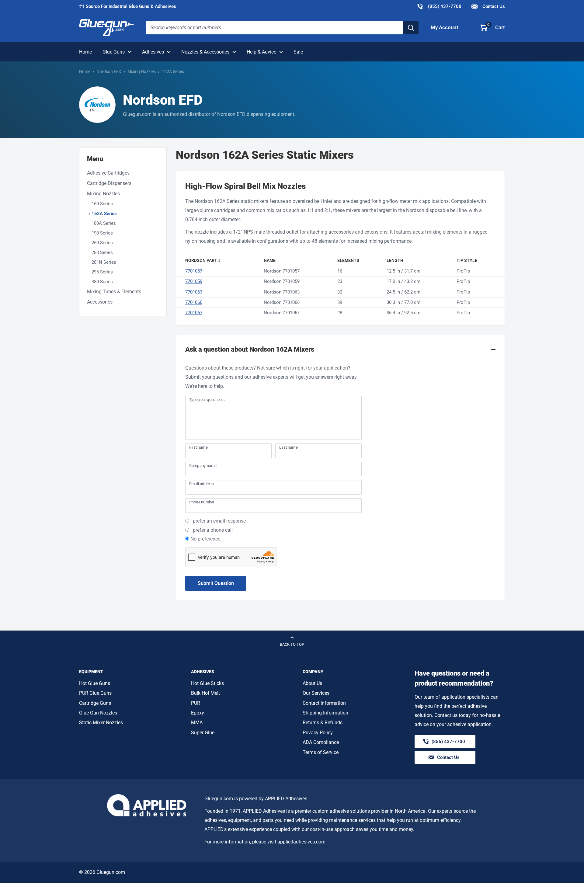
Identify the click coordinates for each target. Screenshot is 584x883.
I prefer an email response (218, 521)
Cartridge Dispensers (109, 183)
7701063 (193, 292)
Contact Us (493, 6)
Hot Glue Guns (94, 683)
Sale (298, 52)
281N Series (104, 262)
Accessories (100, 302)
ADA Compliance (321, 742)
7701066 (193, 302)
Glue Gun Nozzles (98, 713)
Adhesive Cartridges (108, 173)
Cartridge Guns (95, 703)
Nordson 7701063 (282, 292)
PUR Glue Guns (95, 693)
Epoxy (197, 713)
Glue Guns (114, 52)
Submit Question (216, 583)
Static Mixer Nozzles (101, 722)
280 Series (102, 252)
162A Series (104, 213)
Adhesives (153, 52)
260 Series (102, 242)
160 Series (102, 204)
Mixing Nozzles (141, 71)
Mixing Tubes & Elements (114, 291)
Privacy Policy (318, 732)
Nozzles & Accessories (205, 52)
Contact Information (324, 703)
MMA (197, 722)
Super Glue (202, 732)
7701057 (193, 271)
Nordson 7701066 (282, 302)
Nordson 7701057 (282, 271)
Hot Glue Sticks (207, 683)
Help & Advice (261, 52)
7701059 (193, 281)
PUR (195, 703)
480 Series (102, 281)
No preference (205, 539)
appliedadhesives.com (301, 842)
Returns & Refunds (322, 722)
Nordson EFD (108, 71)
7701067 (193, 312)
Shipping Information (325, 713)
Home (85, 52)
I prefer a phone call (211, 530)
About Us (312, 683)
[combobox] (274, 27)
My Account (444, 27)
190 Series (102, 233)
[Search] (411, 27)
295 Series (102, 272)
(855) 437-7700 (439, 6)
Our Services (316, 693)
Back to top (292, 644)
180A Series (104, 223)
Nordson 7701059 (282, 281)
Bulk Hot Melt (205, 693)
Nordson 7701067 (282, 312)
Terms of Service (321, 752)
